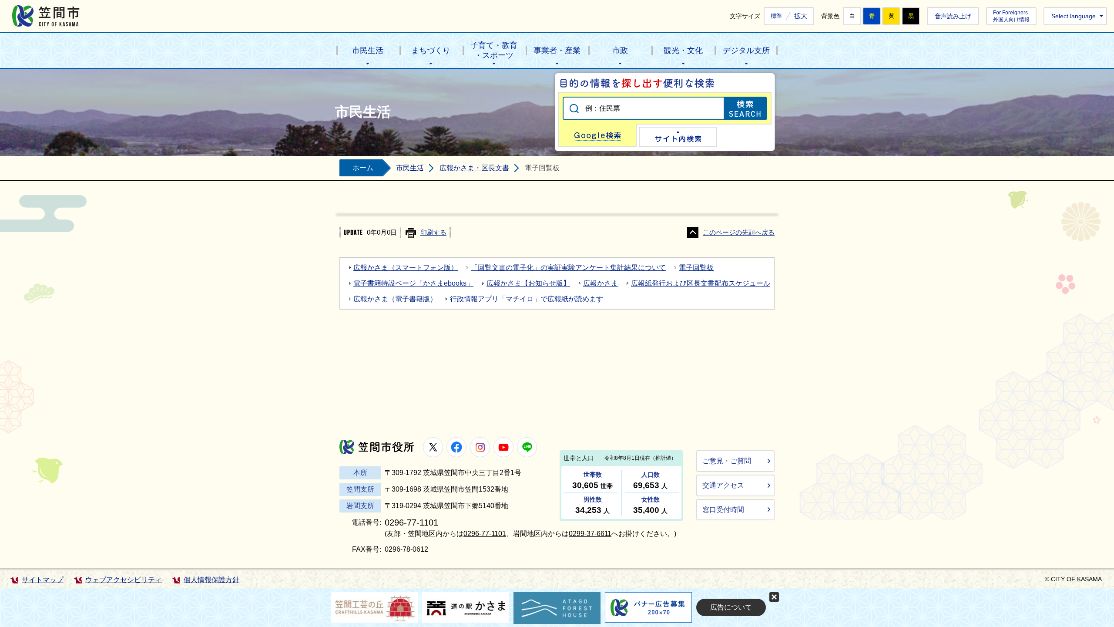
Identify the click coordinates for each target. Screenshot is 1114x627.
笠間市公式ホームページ (46, 16)
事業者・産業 (557, 50)
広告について (731, 607)
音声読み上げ (953, 16)
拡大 (800, 16)
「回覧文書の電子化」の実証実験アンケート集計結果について (568, 267)
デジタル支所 (746, 50)
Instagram (480, 447)
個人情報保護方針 (211, 579)
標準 (776, 16)
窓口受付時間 (723, 509)
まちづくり (430, 50)
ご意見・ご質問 (726, 461)
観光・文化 (683, 50)
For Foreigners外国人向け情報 (1011, 16)
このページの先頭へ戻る (739, 232)
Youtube (503, 447)
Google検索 (597, 135)
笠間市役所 (376, 447)
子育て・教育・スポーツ (493, 50)
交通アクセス (723, 485)
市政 (620, 50)
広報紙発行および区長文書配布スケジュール (700, 283)
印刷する (433, 232)
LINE (527, 447)
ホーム (362, 168)
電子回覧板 (696, 267)
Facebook (456, 447)
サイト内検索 (678, 137)
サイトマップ (43, 579)
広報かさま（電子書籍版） (395, 299)
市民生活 (367, 50)
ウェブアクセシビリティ (123, 579)
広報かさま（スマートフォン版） (405, 267)
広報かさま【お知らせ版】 (528, 283)
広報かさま (600, 283)
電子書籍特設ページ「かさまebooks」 (413, 283)
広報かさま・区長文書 (474, 168)
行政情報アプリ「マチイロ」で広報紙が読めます (526, 299)
